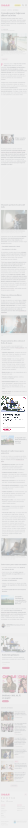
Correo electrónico (7, 423)
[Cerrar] (24, 398)
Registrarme (7, 429)
